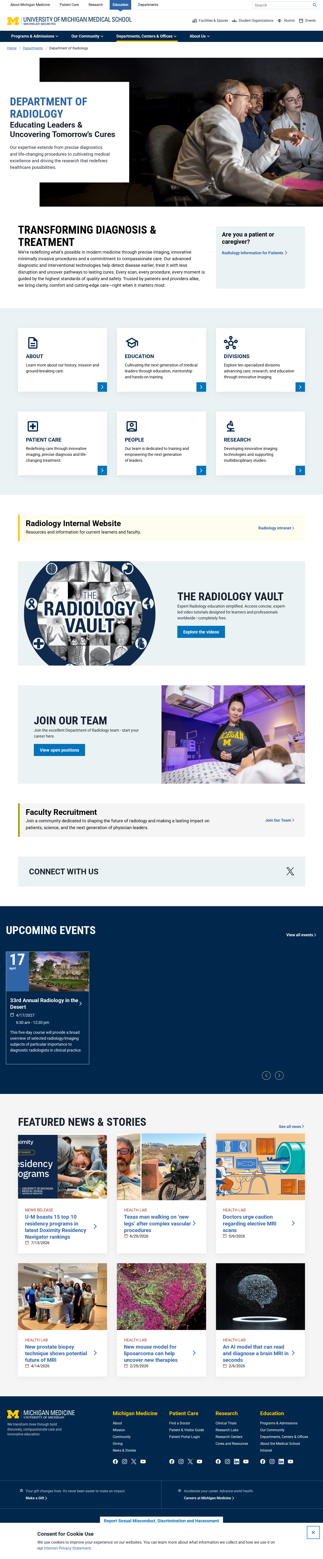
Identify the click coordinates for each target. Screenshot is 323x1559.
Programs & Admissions (279, 1423)
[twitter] (133, 1462)
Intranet (266, 1450)
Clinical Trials (226, 1423)
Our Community (272, 1430)
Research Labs (227, 1430)
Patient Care (69, 5)
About (117, 1423)
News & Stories (124, 1450)
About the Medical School (280, 1444)
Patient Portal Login (184, 1437)
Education (120, 5)
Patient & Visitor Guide (186, 1430)
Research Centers (229, 1437)
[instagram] (124, 1462)
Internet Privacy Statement (67, 1548)
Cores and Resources (232, 1444)
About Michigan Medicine (30, 5)
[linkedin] (236, 1462)
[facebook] (115, 1462)
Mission (119, 1430)
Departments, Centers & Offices (284, 1437)
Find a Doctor (179, 1423)
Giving (118, 1444)
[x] (290, 871)
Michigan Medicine (135, 1413)
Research (96, 5)
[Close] (313, 1532)
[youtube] (143, 1462)
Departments (148, 5)
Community (122, 1437)
